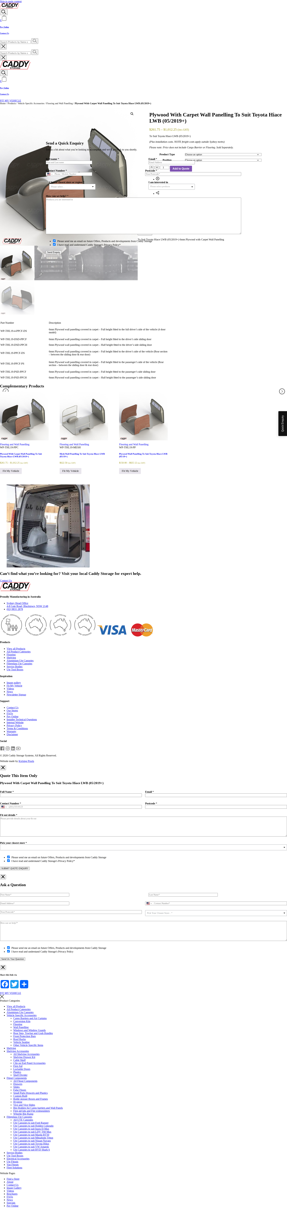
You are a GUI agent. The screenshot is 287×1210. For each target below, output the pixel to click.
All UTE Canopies (23, 1119)
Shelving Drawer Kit (24, 1057)
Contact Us (4, 33)
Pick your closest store (13, 843)
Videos (10, 688)
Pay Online (4, 27)
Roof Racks (19, 1039)
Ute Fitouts (12, 1161)
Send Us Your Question (12, 959)
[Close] (242, 126)
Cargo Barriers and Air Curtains (30, 1018)
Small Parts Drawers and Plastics (30, 1093)
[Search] (4, 12)
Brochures (12, 1193)
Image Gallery (14, 1187)
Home (3, 103)
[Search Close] (3, 46)
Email (149, 791)
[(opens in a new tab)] (2, 749)
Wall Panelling (21, 1027)
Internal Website (15, 722)
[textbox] (163, 186)
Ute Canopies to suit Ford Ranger (30, 1122)
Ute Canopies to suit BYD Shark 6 (31, 1149)
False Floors (19, 1090)
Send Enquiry (53, 252)
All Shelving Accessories (26, 1054)
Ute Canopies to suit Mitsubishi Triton (33, 1137)
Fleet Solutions (14, 1167)
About (10, 1181)
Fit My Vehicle (11, 471)
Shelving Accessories (18, 1051)
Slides (16, 1087)
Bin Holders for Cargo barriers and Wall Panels (38, 1107)
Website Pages (7, 1173)
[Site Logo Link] (9, 7)
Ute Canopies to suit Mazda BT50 (31, 1134)
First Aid (17, 1066)
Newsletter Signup (16, 694)
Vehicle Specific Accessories (31, 103)
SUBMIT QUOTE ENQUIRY (14, 868)
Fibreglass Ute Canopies (19, 663)
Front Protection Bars (24, 1036)
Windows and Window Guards (29, 1030)
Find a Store (13, 1178)
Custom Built (20, 1096)
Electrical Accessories (18, 1158)
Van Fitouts (13, 1164)
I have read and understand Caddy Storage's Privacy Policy (42, 951)
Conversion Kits (21, 1021)
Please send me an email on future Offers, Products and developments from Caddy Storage (58, 857)
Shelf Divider (20, 1075)
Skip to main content (11, 1)
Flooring (11, 654)
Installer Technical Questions (22, 719)
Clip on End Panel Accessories (29, 1063)
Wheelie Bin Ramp (23, 1113)
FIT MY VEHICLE (10, 100)
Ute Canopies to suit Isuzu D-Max (31, 1128)
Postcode (151, 803)
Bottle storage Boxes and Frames (30, 1099)
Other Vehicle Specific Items (28, 1045)
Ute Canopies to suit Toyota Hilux (31, 1143)
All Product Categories (19, 651)
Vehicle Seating (21, 1042)
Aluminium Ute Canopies (20, 660)
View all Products (16, 648)
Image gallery (14, 682)
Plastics (17, 1072)
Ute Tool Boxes (15, 669)
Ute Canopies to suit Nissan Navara (32, 1140)
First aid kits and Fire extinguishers (31, 1110)
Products (12, 103)
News (10, 691)
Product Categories (10, 1000)
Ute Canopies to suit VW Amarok (31, 1146)
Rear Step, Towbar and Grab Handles (33, 1033)
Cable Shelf (19, 1060)
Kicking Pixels (26, 761)
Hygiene (17, 1101)
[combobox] (143, 847)
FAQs (10, 713)
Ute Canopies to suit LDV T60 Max (32, 1131)
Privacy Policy (14, 725)
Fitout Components (17, 1078)
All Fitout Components (25, 1081)
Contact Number (10, 803)
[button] (132, 114)
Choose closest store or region (66, 182)
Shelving (11, 657)
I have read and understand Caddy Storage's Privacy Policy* (43, 861)
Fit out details (8, 815)
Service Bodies (14, 666)
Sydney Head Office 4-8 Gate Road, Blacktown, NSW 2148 (27, 605)
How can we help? (57, 196)
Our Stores (12, 710)
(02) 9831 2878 (15, 609)
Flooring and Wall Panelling (59, 103)
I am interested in (158, 182)
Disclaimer (12, 734)
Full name (52, 159)
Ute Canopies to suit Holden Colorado (33, 1125)
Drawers (17, 1084)
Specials (11, 1202)
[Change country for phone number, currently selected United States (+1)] (3, 807)
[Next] (281, 391)
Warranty (11, 731)
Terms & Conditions (17, 728)
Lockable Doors (21, 1069)
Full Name (7, 791)
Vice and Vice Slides (24, 1104)
